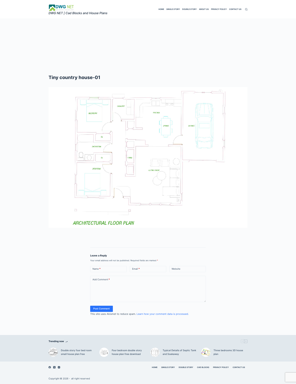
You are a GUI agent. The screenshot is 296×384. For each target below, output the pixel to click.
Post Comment (101, 308)
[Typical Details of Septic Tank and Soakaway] (155, 352)
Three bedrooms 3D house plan (228, 352)
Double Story (189, 9)
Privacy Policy (219, 9)
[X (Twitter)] (54, 367)
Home (161, 9)
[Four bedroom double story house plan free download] (104, 352)
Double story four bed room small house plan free (76, 352)
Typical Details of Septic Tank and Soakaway (179, 352)
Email (136, 268)
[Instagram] (59, 367)
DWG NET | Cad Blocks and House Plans (78, 13)
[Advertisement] (148, 41)
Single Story (173, 9)
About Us (204, 9)
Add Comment (101, 279)
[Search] (246, 9)
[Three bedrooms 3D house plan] (205, 352)
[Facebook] (50, 367)
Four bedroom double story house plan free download (127, 352)
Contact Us (235, 9)
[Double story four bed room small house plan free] (53, 352)
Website (176, 268)
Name (96, 268)
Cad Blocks (203, 367)
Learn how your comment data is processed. (163, 313)
